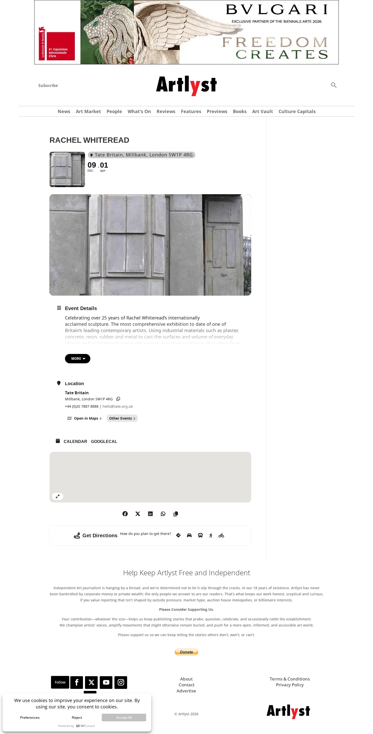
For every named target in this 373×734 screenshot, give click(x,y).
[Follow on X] (91, 631)
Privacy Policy (290, 634)
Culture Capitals (297, 112)
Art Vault (262, 112)
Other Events (120, 418)
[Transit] (200, 485)
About (186, 628)
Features (191, 112)
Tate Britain (77, 393)
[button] (333, 85)
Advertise (186, 640)
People (114, 112)
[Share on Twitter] (137, 463)
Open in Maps (86, 418)
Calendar (75, 441)
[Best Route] (178, 485)
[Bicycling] (221, 485)
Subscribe (48, 85)
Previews (217, 112)
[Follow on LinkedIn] (90, 646)
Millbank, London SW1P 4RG (89, 399)
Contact (186, 634)
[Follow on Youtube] (106, 631)
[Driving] (189, 485)
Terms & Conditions (290, 628)
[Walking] (211, 485)
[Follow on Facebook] (76, 631)
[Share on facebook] (125, 463)
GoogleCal (104, 441)
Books (240, 112)
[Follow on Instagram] (120, 631)
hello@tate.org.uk (118, 406)
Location (74, 383)
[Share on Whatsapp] (163, 463)
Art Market (88, 112)
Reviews (166, 112)
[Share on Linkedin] (150, 463)
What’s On (139, 112)
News (64, 112)
